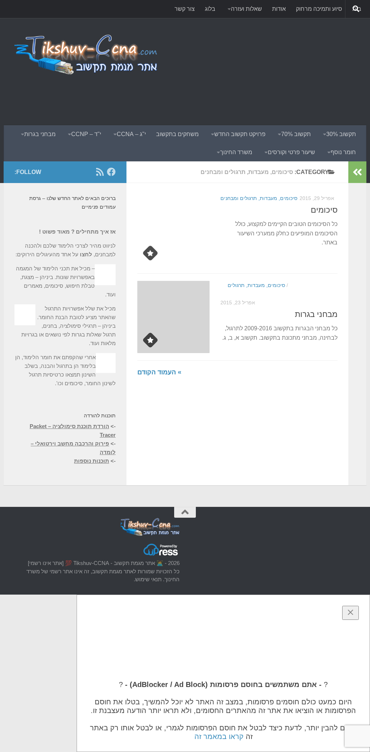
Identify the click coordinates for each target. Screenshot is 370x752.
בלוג (210, 9)
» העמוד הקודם (159, 372)
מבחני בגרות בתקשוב (312, 285)
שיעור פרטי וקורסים (291, 152)
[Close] (350, 613)
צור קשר (185, 9)
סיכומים (324, 209)
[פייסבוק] (111, 172)
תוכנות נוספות (91, 461)
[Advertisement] (224, 95)
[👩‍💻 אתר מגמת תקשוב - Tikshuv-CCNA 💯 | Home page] (86, 54)
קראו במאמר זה (219, 736)
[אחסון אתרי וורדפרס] (161, 555)
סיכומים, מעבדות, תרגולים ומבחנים (258, 198)
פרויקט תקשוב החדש (240, 134)
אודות (279, 9)
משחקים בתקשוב (177, 134)
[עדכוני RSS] (99, 172)
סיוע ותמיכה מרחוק (319, 9)
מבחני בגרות (316, 314)
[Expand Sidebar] (357, 172)
